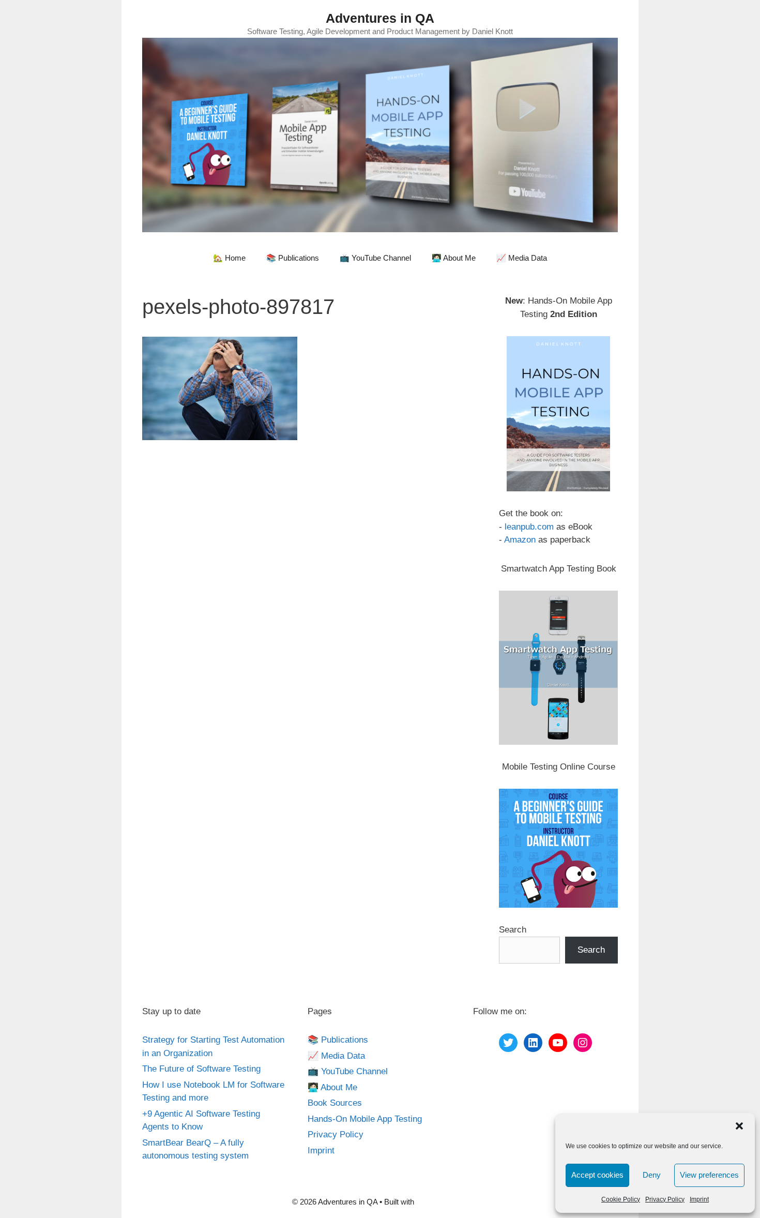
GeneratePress (442, 1201)
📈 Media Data (521, 257)
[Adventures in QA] (380, 134)
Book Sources (335, 1103)
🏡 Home (229, 257)
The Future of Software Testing (201, 1069)
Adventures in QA (380, 18)
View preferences (709, 1174)
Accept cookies (597, 1174)
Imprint (699, 1199)
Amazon (520, 540)
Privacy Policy (665, 1199)
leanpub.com (529, 527)
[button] (739, 1126)
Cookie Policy (620, 1199)
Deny (652, 1174)
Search (512, 930)
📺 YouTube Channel (375, 257)
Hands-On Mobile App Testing (365, 1119)
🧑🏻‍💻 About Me (454, 257)
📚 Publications (292, 257)
